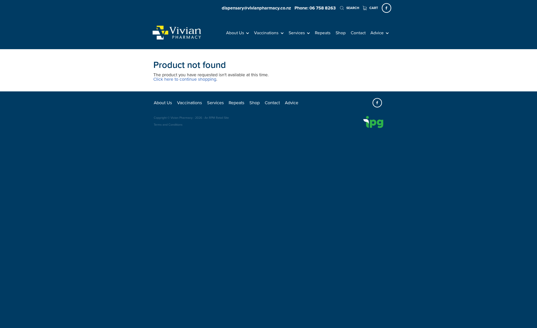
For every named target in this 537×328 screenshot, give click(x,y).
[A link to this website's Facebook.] (386, 8)
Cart (373, 7)
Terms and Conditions (168, 125)
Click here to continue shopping (184, 79)
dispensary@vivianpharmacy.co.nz (256, 8)
